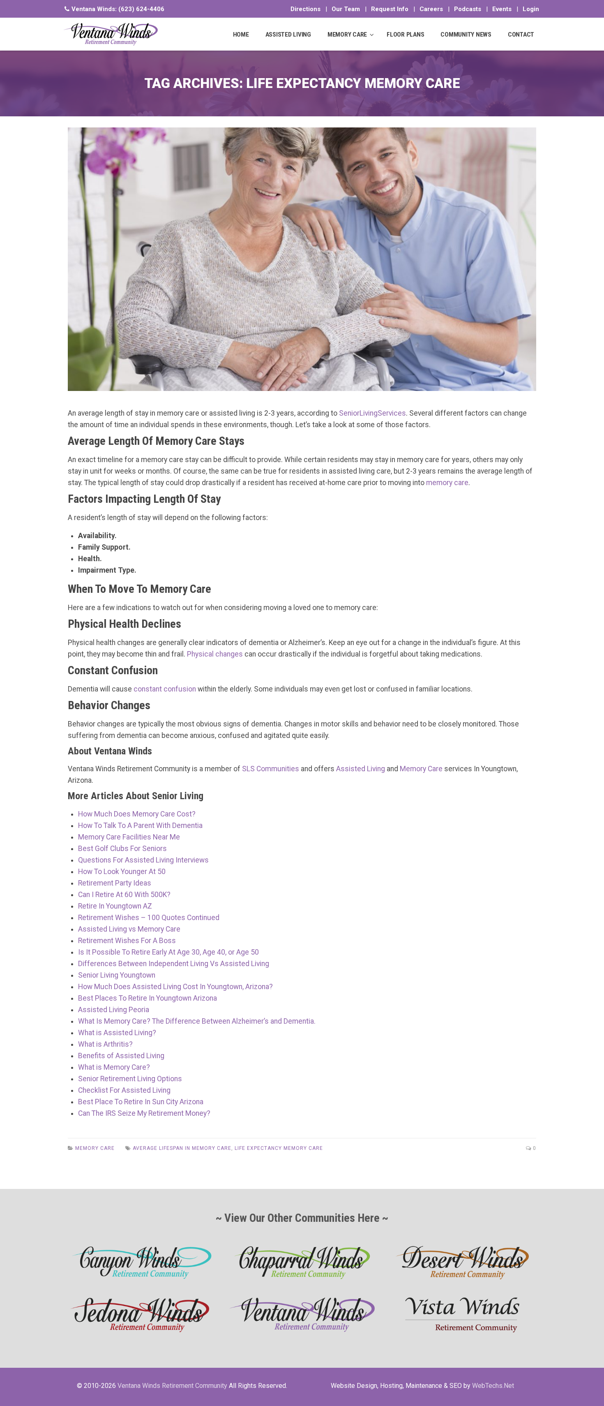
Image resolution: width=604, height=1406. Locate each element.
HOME (241, 34)
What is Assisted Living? (117, 1033)
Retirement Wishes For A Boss (127, 941)
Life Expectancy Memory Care (279, 1148)
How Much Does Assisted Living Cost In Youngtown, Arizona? (175, 987)
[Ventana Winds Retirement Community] (111, 34)
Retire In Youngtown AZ (115, 906)
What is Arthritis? (105, 1044)
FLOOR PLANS (405, 34)
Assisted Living (360, 769)
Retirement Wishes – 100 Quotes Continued (148, 917)
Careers (431, 9)
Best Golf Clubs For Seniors (122, 848)
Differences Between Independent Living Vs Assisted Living (173, 964)
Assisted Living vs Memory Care (129, 929)
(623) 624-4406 (141, 9)
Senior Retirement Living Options (130, 1079)
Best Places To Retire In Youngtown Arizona (147, 998)
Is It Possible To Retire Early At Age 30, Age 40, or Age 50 (168, 952)
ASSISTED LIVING (288, 34)
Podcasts (467, 9)
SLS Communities (270, 769)
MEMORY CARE (347, 34)
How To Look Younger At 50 (122, 871)
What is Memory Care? (114, 1067)
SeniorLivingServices (372, 413)
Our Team (346, 9)
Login (531, 9)
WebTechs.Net (493, 1386)
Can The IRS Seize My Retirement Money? (144, 1113)
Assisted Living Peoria (113, 1010)
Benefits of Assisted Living (121, 1056)
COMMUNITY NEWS (465, 34)
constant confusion (165, 689)
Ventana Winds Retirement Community (172, 1386)
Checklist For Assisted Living (124, 1090)
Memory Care (421, 769)
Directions (305, 9)
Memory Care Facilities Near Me (129, 837)
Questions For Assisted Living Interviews (143, 860)
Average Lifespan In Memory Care (182, 1148)
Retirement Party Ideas (114, 883)
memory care (447, 483)
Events (502, 9)
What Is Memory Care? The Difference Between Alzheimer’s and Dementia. (197, 1021)
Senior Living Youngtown (116, 975)
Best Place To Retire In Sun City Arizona (140, 1102)
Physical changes (215, 654)
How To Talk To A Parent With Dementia (140, 825)
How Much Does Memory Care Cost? (137, 814)
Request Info (389, 9)
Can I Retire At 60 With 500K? (124, 894)
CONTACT (521, 34)
